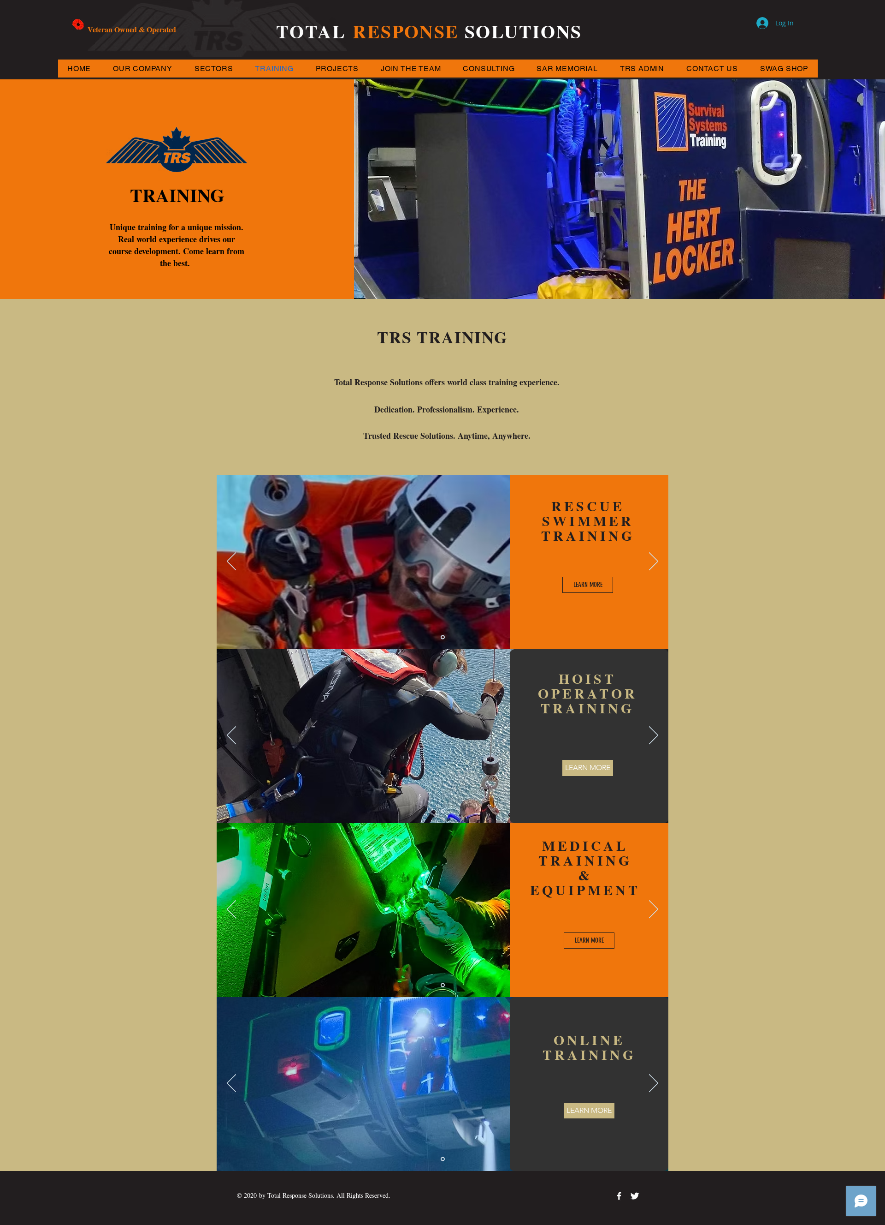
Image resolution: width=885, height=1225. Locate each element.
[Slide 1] (443, 637)
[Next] (653, 562)
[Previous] (231, 562)
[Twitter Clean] (635, 1196)
